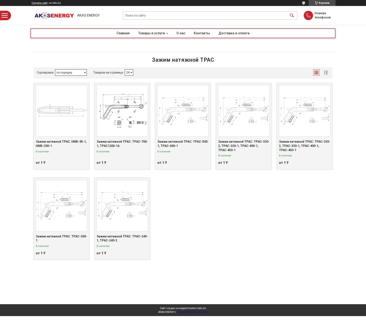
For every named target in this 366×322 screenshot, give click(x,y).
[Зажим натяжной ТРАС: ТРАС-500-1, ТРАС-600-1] (183, 111)
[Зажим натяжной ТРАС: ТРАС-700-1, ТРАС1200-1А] (122, 111)
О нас (180, 33)
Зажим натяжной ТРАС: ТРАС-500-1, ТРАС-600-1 (183, 144)
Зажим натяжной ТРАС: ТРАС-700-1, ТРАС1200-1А (122, 144)
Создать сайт (40, 2)
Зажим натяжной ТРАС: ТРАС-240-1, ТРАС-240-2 (122, 238)
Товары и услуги (151, 33)
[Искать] (292, 16)
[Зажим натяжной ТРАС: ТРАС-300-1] (61, 205)
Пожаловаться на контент (192, 312)
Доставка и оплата (234, 33)
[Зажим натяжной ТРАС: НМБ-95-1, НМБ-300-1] (61, 111)
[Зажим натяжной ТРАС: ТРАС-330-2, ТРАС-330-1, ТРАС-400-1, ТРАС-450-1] (243, 111)
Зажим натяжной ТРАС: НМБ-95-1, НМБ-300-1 (61, 144)
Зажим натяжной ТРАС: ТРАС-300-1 (61, 238)
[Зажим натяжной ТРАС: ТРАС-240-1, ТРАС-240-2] (122, 205)
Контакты (202, 33)
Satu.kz (201, 308)
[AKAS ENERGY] (53, 15)
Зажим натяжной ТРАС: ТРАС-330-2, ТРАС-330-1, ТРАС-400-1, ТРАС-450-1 (243, 146)
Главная (123, 33)
